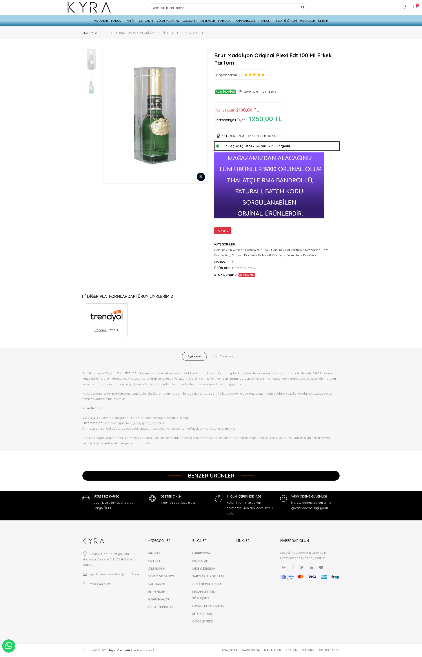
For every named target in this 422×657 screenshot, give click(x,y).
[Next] (200, 116)
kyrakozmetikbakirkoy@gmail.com (115, 574)
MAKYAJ (116, 20)
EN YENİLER (207, 20)
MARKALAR (101, 20)
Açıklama (194, 356)
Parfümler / (253, 250)
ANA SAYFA (89, 33)
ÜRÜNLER (108, 33)
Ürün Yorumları (223, 356)
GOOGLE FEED (202, 621)
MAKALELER (307, 20)
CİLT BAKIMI (146, 20)
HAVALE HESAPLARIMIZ (208, 606)
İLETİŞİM (323, 20)
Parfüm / (220, 250)
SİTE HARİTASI (202, 614)
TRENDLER (264, 20)
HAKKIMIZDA (201, 553)
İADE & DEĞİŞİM (203, 569)
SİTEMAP (308, 650)
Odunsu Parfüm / (244, 255)
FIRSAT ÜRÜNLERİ (286, 20)
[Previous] (110, 116)
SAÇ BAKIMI (189, 20)
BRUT (231, 262)
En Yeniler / (236, 250)
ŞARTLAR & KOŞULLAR (208, 576)
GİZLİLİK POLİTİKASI (206, 584)
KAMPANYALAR (245, 20)
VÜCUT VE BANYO (168, 20)
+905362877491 (100, 584)
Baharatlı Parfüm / (272, 255)
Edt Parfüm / (294, 250)
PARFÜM (130, 20)
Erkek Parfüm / (273, 250)
